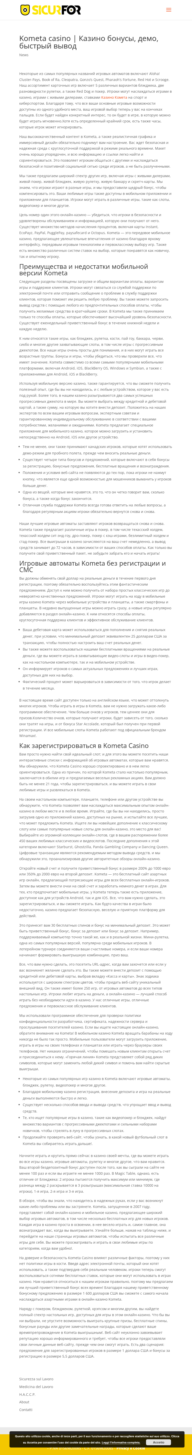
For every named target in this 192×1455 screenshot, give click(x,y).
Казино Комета (114, 97)
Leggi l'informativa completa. (121, 1442)
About (24, 1402)
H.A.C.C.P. (27, 1394)
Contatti (25, 1409)
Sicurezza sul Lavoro (36, 1379)
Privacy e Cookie (130, 1448)
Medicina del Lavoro (36, 1386)
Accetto (158, 1442)
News (23, 54)
